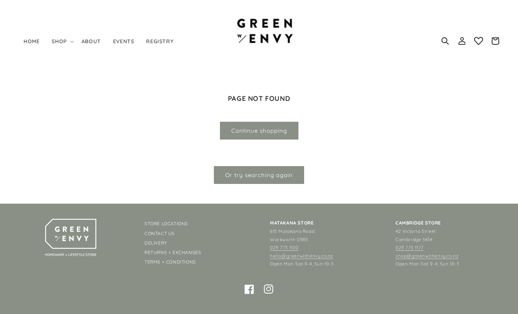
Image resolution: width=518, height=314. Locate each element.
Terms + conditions (170, 262)
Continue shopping (259, 130)
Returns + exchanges (172, 252)
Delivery (155, 243)
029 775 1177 (409, 247)
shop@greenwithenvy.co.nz (427, 256)
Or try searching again (259, 175)
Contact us (159, 233)
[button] (62, 41)
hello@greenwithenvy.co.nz (301, 256)
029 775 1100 (284, 247)
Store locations (166, 223)
